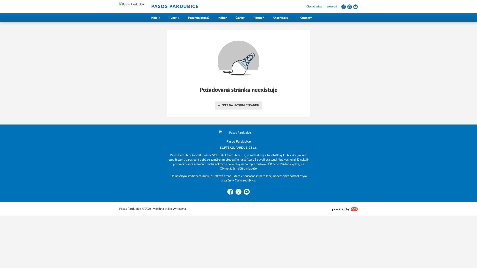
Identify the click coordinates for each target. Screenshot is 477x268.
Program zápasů (198, 17)
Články (240, 17)
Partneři (259, 17)
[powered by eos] (345, 209)
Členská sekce (314, 6)
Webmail (332, 6)
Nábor (222, 17)
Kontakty (306, 17)
